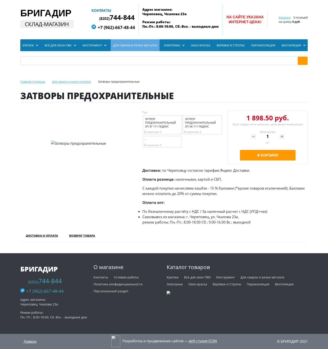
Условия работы (126, 277)
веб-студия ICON (203, 341)
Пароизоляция (258, 284)
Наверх (30, 341)
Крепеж (173, 277)
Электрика (175, 284)
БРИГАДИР (45, 13)
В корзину (267, 155)
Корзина (285, 17)
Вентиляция (284, 284)
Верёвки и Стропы (227, 284)
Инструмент (225, 277)
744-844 (117, 17)
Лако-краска (197, 284)
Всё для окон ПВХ (197, 277)
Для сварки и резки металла (262, 277)
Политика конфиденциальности (118, 284)
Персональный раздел (110, 291)
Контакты (101, 10)
